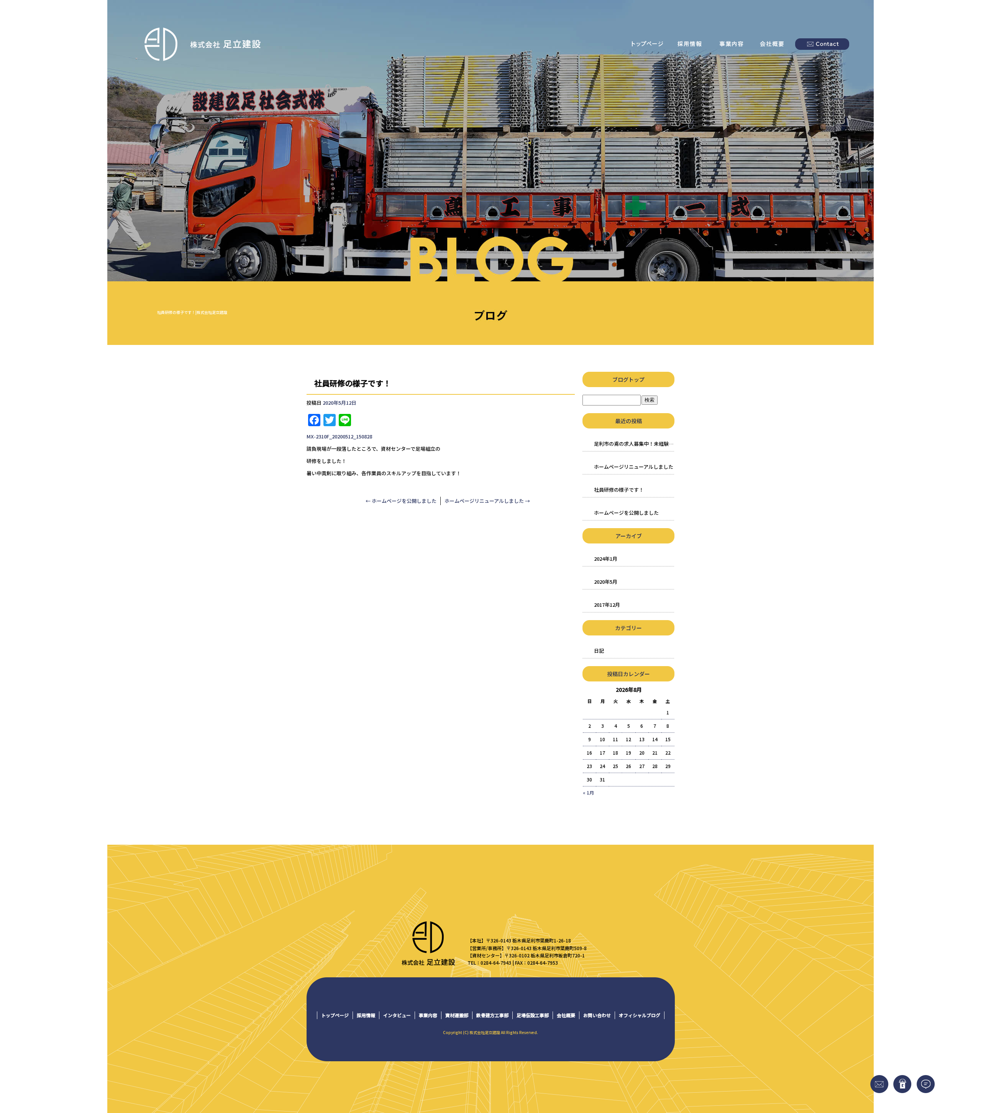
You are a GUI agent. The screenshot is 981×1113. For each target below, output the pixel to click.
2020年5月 (605, 581)
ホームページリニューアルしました (487, 500)
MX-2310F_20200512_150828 (339, 436)
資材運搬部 (456, 1015)
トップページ (648, 44)
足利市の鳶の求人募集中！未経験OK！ (634, 443)
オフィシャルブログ (639, 1015)
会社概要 (774, 44)
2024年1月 (605, 558)
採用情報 (690, 44)
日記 (599, 650)
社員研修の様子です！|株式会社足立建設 (192, 312)
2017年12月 (607, 604)
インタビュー (397, 1015)
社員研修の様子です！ (619, 489)
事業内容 (732, 44)
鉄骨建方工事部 (492, 1015)
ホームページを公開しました (401, 500)
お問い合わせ (822, 44)
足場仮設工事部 (533, 1015)
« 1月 (588, 792)
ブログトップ (628, 379)
